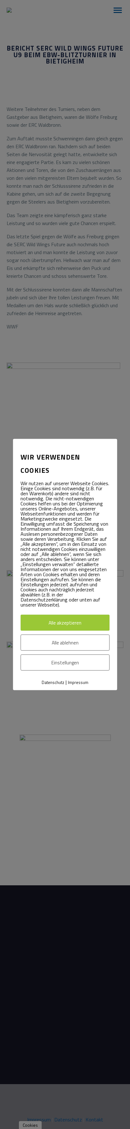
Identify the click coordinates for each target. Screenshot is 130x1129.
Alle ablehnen (65, 642)
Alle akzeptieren (65, 622)
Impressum (78, 682)
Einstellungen (65, 662)
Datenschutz (53, 682)
